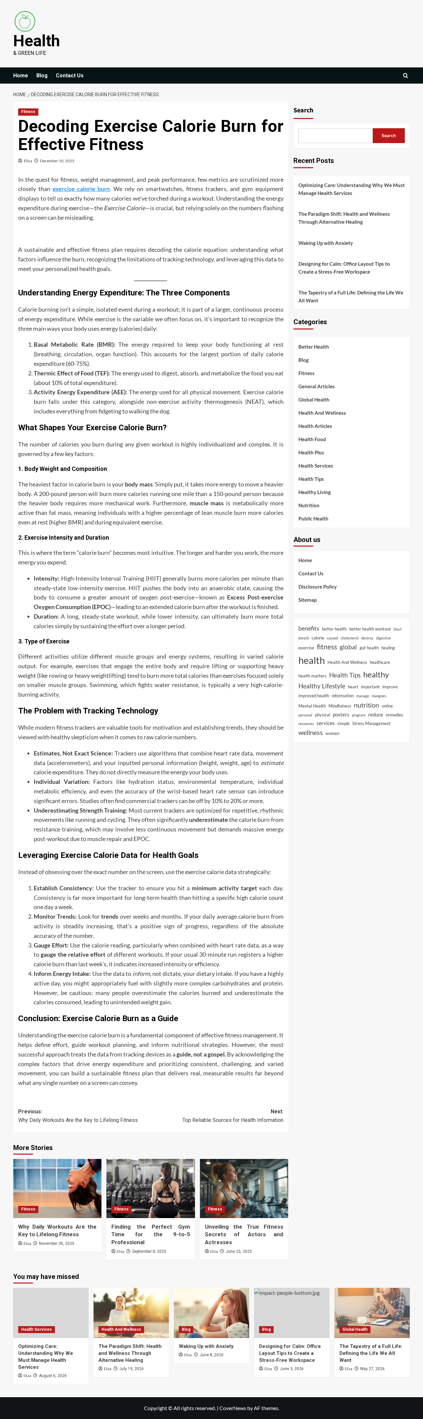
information (343, 696)
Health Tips (311, 479)
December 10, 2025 (57, 160)
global (348, 647)
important (370, 686)
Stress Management (371, 723)
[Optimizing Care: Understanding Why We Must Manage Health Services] (51, 1313)
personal (305, 715)
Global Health (313, 400)
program (358, 715)
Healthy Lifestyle (321, 686)
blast (398, 629)
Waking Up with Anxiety (325, 243)
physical (322, 715)
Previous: (78, 1115)
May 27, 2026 (372, 1368)
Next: (232, 1115)
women (332, 733)
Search (303, 110)
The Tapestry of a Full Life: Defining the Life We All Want (350, 296)
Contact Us (70, 75)
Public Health (313, 519)
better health (334, 629)
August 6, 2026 (53, 1375)
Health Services (315, 466)
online (387, 706)
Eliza (28, 160)
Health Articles (315, 426)
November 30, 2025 (56, 1243)
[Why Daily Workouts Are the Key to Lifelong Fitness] (57, 1188)
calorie (318, 637)
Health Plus (311, 453)
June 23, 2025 (239, 1251)
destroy (367, 638)
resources (306, 723)
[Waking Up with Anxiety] (211, 1313)
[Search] (406, 75)
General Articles (316, 387)
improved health (313, 696)
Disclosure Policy (317, 587)
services (326, 723)
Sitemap (307, 600)
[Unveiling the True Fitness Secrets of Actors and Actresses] (244, 1188)
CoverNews (232, 1408)
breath (303, 638)
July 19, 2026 (131, 1368)
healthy (376, 674)
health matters (312, 675)
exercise (306, 648)
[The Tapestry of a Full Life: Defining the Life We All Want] (372, 1313)
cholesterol (350, 638)
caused (332, 638)
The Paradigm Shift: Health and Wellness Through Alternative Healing (344, 218)
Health (36, 40)
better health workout (370, 629)
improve (390, 686)
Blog (42, 75)
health (311, 660)
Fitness (28, 111)
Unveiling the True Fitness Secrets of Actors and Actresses (244, 1234)
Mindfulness (339, 706)
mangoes (379, 696)
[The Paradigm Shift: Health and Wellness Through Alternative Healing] (131, 1313)
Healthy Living (314, 492)
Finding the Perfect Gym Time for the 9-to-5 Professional (150, 1234)
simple (343, 723)
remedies (394, 715)
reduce (375, 715)
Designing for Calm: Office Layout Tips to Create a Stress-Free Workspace (344, 268)
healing (388, 648)
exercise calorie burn (81, 188)
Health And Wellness (322, 413)
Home (20, 75)
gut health (369, 648)
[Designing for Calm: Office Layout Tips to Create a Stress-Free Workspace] (291, 1313)
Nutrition (309, 506)
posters (341, 715)
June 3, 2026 (292, 1368)
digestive (383, 638)
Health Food (312, 439)
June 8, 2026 (211, 1355)
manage (362, 696)
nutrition (366, 705)
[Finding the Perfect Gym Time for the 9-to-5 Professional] (150, 1188)
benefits (308, 628)
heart (353, 686)
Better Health (313, 347)
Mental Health (312, 706)
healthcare (380, 662)
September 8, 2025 (149, 1251)
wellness (310, 732)
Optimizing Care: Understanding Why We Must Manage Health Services (351, 189)
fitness (327, 647)
